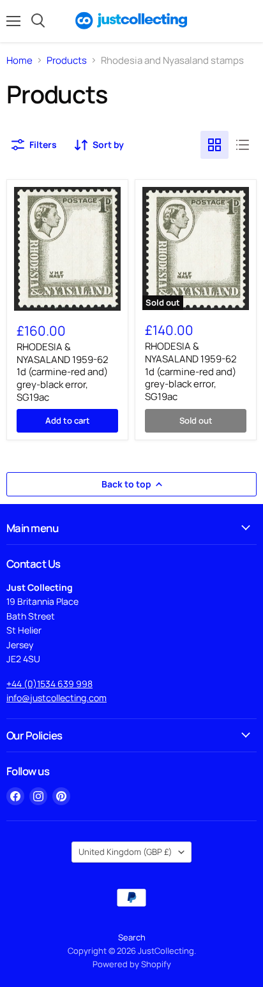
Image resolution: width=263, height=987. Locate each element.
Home (19, 60)
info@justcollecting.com (56, 698)
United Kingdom (125, 851)
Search (132, 937)
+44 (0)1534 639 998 (49, 684)
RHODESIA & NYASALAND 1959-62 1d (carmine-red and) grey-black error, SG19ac (63, 372)
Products (67, 60)
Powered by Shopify (132, 964)
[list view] (243, 145)
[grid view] (214, 145)
